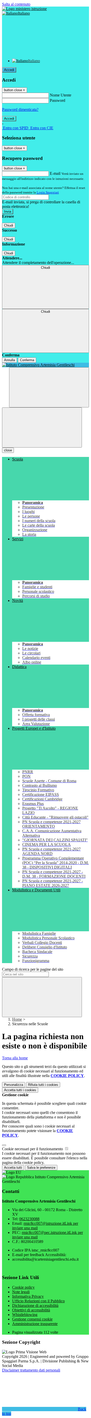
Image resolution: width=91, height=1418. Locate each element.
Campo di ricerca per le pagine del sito (32, 969)
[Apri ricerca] (49, 387)
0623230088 (29, 1219)
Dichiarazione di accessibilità (35, 1305)
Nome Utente (60, 95)
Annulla (9, 360)
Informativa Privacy (28, 1296)
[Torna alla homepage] (45, 365)
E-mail (55, 173)
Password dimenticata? (20, 109)
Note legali (21, 1292)
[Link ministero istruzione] (24, 9)
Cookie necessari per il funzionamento (33, 1149)
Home (17, 1019)
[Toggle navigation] (42, 427)
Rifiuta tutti (43, 1085)
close (8, 450)
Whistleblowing (24, 1314)
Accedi (9, 70)
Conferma (27, 360)
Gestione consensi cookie (32, 1319)
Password (57, 100)
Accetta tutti (20, 1090)
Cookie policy (23, 1287)
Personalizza (13, 1085)
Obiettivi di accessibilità (31, 1310)
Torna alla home (15, 1058)
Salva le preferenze (41, 1167)
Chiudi (8, 225)
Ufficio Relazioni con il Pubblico (38, 1301)
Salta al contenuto (16, 4)
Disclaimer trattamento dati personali (31, 1370)
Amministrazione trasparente (35, 1324)
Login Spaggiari (48, 192)
